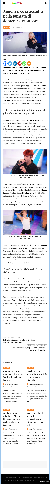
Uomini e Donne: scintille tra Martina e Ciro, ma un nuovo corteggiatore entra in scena (13, 419)
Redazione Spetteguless (12, 384)
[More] (29, 63)
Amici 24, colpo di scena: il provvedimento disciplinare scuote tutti (36, 419)
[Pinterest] (19, 63)
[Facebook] (5, 63)
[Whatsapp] (24, 63)
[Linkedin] (15, 63)
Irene (6, 429)
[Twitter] (10, 63)
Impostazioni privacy (44, 481)
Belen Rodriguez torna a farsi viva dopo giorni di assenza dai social (19, 341)
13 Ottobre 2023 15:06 (17, 27)
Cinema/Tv (7, 27)
